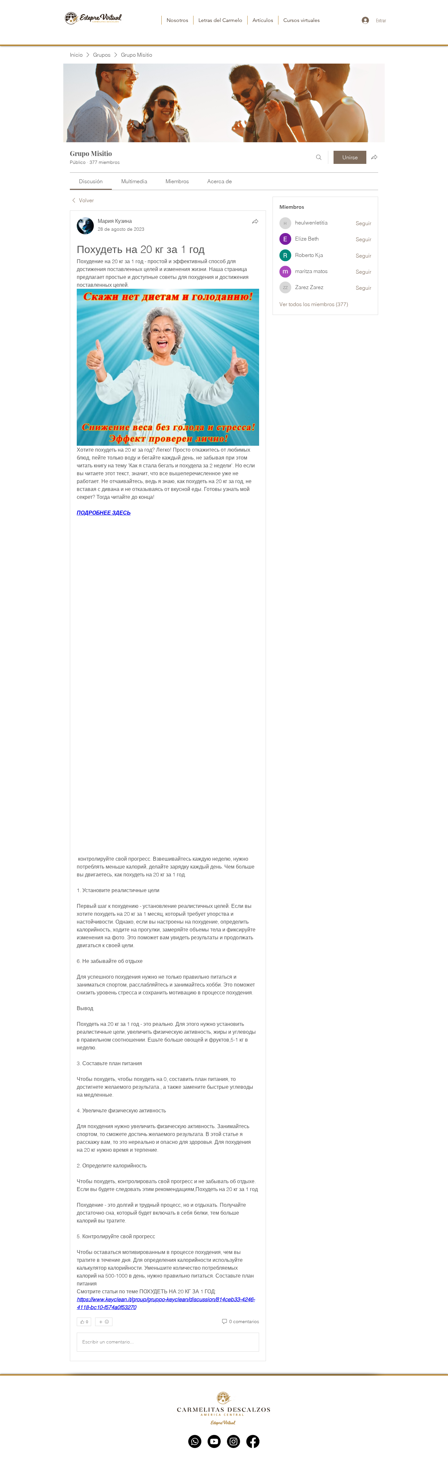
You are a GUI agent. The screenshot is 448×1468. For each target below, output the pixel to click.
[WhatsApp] (194, 1441)
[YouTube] (214, 1441)
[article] (168, 785)
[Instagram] (233, 1441)
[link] (91, 181)
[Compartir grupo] (374, 157)
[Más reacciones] (103, 1322)
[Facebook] (252, 1441)
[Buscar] (319, 157)
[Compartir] (255, 221)
